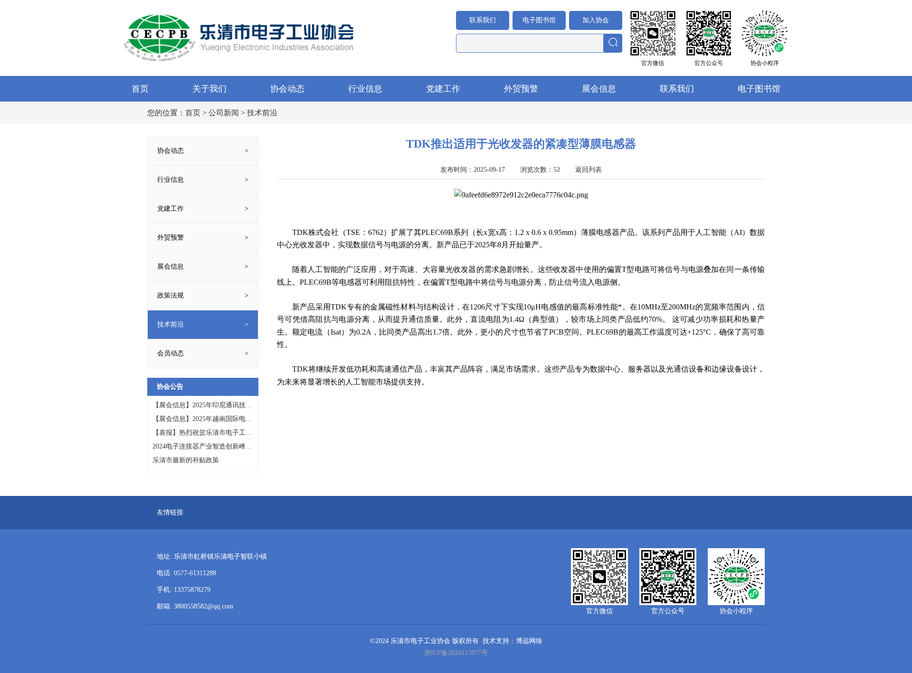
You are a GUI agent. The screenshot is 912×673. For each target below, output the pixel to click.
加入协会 (595, 20)
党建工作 (443, 88)
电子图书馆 (539, 20)
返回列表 (588, 169)
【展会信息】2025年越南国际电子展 (202, 419)
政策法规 (170, 295)
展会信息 (599, 88)
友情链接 (170, 512)
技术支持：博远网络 (512, 641)
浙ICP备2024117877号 (456, 652)
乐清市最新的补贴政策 (185, 460)
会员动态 (170, 353)
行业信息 (365, 88)
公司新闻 (224, 113)
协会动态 (287, 88)
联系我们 (482, 20)
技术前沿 (170, 324)
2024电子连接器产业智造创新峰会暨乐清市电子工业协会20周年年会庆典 (202, 447)
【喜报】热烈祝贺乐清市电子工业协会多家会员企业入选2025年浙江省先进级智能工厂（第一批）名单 (202, 433)
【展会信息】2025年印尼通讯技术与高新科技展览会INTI (202, 406)
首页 (140, 88)
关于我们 (209, 88)
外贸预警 (521, 88)
